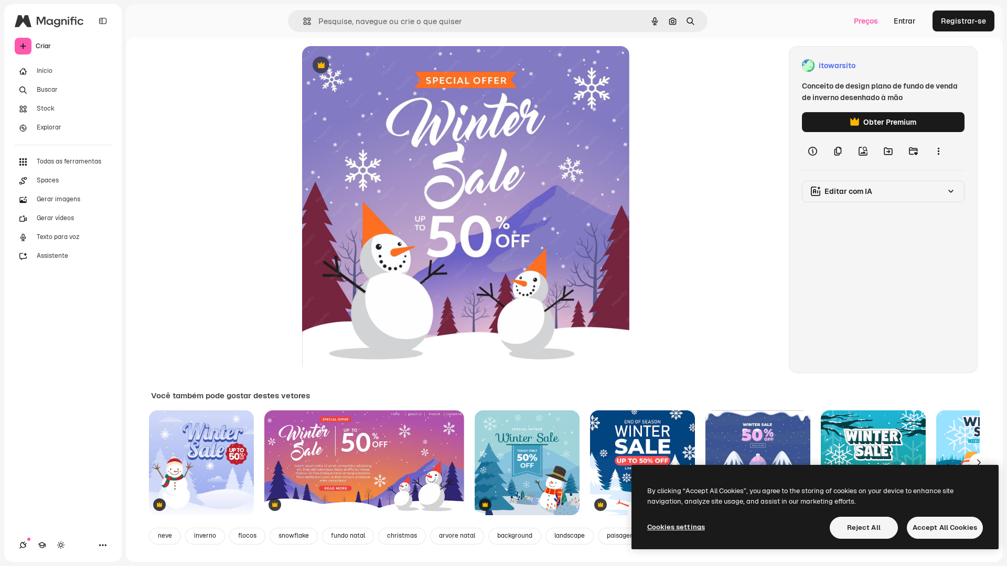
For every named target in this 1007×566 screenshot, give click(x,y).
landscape (569, 535)
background (514, 535)
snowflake (293, 535)
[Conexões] (23, 545)
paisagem (621, 535)
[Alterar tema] (60, 545)
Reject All (864, 527)
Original (369, 66)
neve (165, 535)
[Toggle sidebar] (102, 21)
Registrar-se (963, 21)
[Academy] (42, 545)
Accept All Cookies (945, 527)
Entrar (905, 21)
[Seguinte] (978, 462)
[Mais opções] (938, 150)
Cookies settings (676, 527)
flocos (247, 535)
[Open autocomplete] (302, 21)
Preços (866, 21)
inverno (205, 535)
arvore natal (457, 535)
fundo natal (348, 535)
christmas (402, 535)
